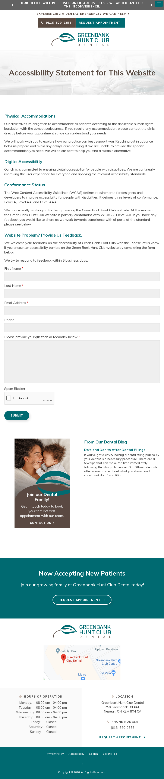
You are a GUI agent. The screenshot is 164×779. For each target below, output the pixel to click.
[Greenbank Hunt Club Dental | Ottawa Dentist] (82, 640)
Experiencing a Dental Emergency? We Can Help (81, 13)
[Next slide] (152, 5)
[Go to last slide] (12, 5)
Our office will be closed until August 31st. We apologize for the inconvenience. (82, 4)
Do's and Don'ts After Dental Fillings (114, 450)
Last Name (13, 285)
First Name (13, 268)
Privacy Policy (55, 753)
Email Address (16, 302)
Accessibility (76, 753)
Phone (9, 320)
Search (93, 753)
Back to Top (110, 753)
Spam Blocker (14, 388)
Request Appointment (100, 22)
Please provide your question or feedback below (42, 337)
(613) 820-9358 (122, 728)
